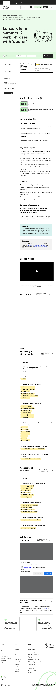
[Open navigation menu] (51, 7)
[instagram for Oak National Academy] (2, 685)
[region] (36, 82)
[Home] (6, 7)
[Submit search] (31, 7)
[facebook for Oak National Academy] (5, 685)
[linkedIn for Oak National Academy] (9, 685)
